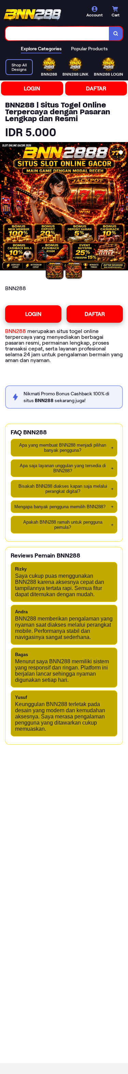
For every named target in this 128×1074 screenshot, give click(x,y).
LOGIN (32, 88)
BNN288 (15, 331)
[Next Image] (122, 207)
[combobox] (57, 33)
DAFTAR (96, 88)
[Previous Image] (5, 207)
